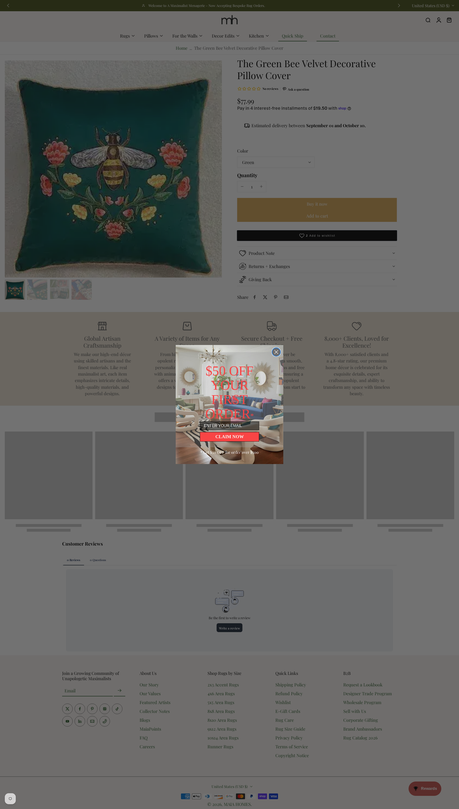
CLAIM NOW (229, 436)
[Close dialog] (276, 352)
